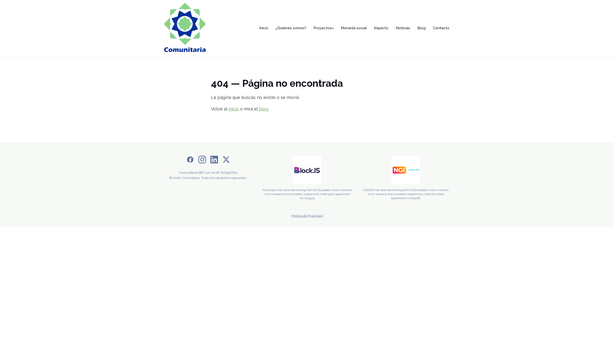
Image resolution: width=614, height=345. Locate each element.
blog (263, 108)
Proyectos (323, 28)
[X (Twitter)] (226, 161)
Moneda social (354, 28)
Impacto (381, 28)
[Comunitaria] (184, 28)
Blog (421, 28)
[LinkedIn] (214, 161)
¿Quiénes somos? (291, 28)
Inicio (263, 28)
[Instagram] (202, 161)
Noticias (403, 28)
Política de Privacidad (307, 216)
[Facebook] (190, 161)
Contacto (441, 28)
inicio (233, 108)
